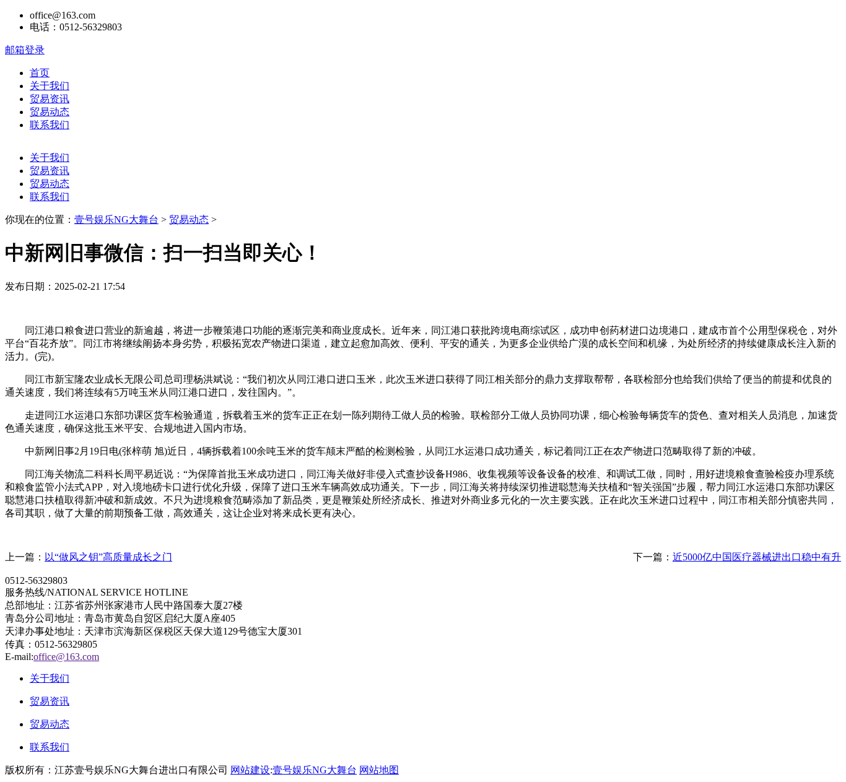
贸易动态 (49, 111)
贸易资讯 (49, 98)
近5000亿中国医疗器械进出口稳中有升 (757, 557)
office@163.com (66, 656)
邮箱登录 (25, 50)
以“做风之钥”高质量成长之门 (108, 557)
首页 (40, 72)
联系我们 (49, 124)
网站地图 (379, 770)
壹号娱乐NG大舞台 (116, 219)
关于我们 (49, 85)
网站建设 (250, 770)
